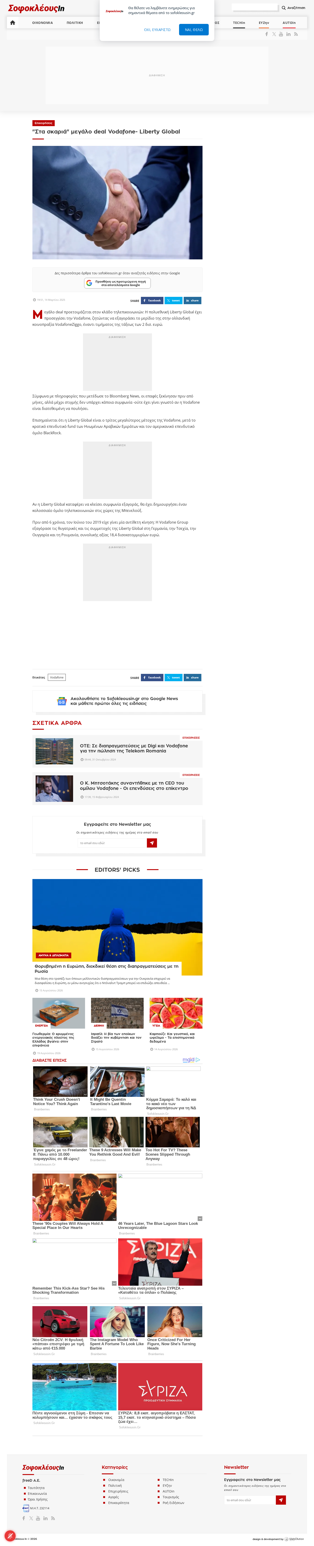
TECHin (239, 22)
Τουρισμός (171, 1497)
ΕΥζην (167, 1485)
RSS (295, 34)
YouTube (282, 34)
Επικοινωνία (37, 1493)
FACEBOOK (154, 300)
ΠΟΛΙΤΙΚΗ (75, 22)
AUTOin (289, 22)
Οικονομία (116, 1480)
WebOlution (294, 1539)
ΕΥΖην (264, 22)
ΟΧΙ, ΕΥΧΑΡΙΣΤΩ (157, 29)
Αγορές (113, 1497)
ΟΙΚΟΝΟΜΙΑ (42, 22)
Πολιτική (115, 1485)
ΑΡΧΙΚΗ (12, 22)
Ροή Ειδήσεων (173, 1503)
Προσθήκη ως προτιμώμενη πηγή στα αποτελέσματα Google (120, 283)
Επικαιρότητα (118, 1503)
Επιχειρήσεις (43, 123)
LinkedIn (288, 34)
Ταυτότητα (36, 1488)
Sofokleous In (36, 8)
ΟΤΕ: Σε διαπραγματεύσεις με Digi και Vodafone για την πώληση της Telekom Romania (134, 748)
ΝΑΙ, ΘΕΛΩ (194, 29)
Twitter (275, 34)
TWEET (176, 300)
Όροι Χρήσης (38, 1499)
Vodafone (56, 677)
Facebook (268, 34)
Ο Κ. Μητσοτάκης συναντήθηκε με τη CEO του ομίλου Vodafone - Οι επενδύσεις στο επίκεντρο (134, 786)
